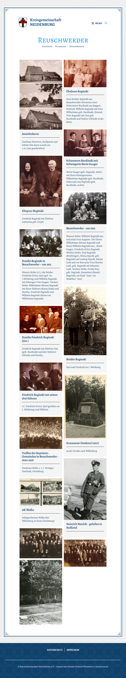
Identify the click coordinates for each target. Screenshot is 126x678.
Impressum (73, 650)
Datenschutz (55, 650)
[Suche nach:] (104, 23)
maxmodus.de (101, 666)
